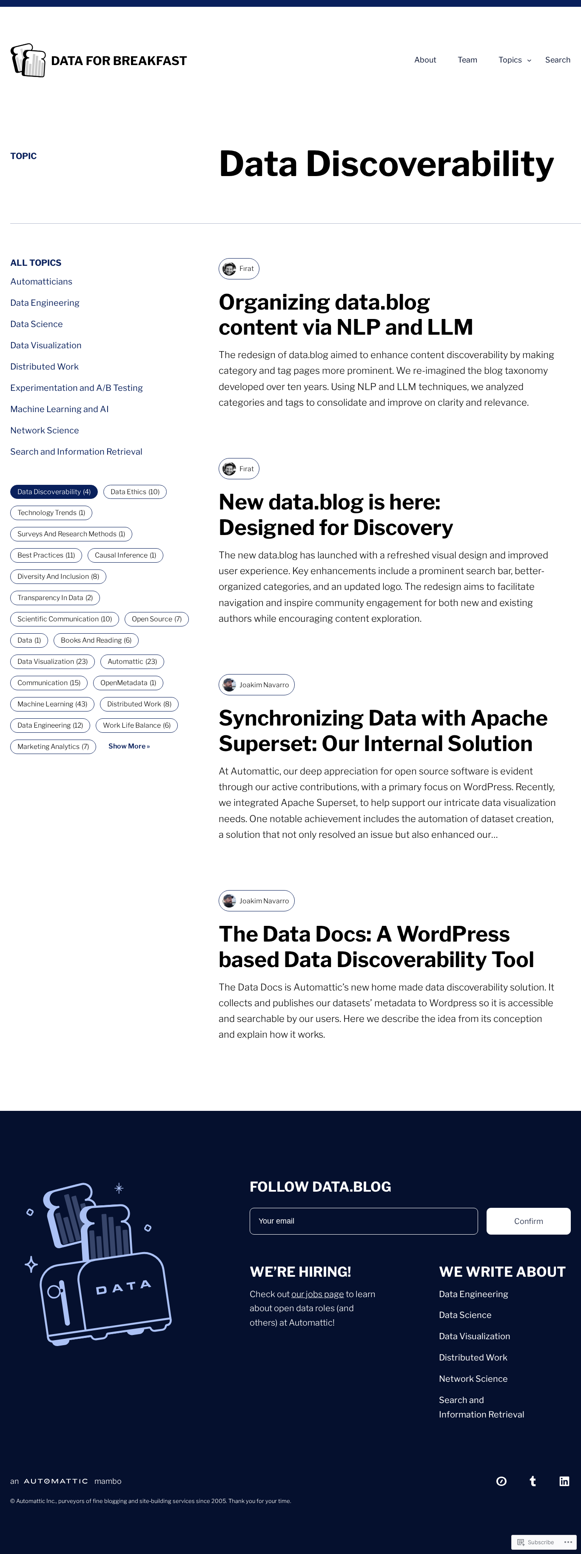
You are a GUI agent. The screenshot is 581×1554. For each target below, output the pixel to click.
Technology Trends (51, 513)
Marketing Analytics (53, 747)
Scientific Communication (64, 619)
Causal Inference (125, 555)
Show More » (129, 746)
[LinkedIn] (564, 1481)
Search (558, 60)
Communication (48, 683)
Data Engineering (45, 303)
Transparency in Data (55, 598)
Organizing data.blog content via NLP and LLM (346, 315)
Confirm (528, 1221)
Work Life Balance (137, 725)
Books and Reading (96, 640)
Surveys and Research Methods (71, 534)
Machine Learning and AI (59, 409)
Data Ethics (135, 492)
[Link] (501, 1481)
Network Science (44, 430)
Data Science (36, 324)
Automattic (132, 661)
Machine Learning (52, 704)
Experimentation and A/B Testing (76, 388)
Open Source (157, 619)
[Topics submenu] (529, 60)
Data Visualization (46, 345)
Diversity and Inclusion (58, 576)
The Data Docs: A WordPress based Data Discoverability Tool (376, 947)
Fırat (246, 269)
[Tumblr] (533, 1481)
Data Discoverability (54, 492)
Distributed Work (44, 366)
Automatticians (41, 281)
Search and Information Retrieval (76, 452)
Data (29, 640)
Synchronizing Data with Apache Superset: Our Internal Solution (383, 731)
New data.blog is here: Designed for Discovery (336, 515)
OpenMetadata (128, 683)
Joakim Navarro (264, 685)
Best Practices (46, 555)
